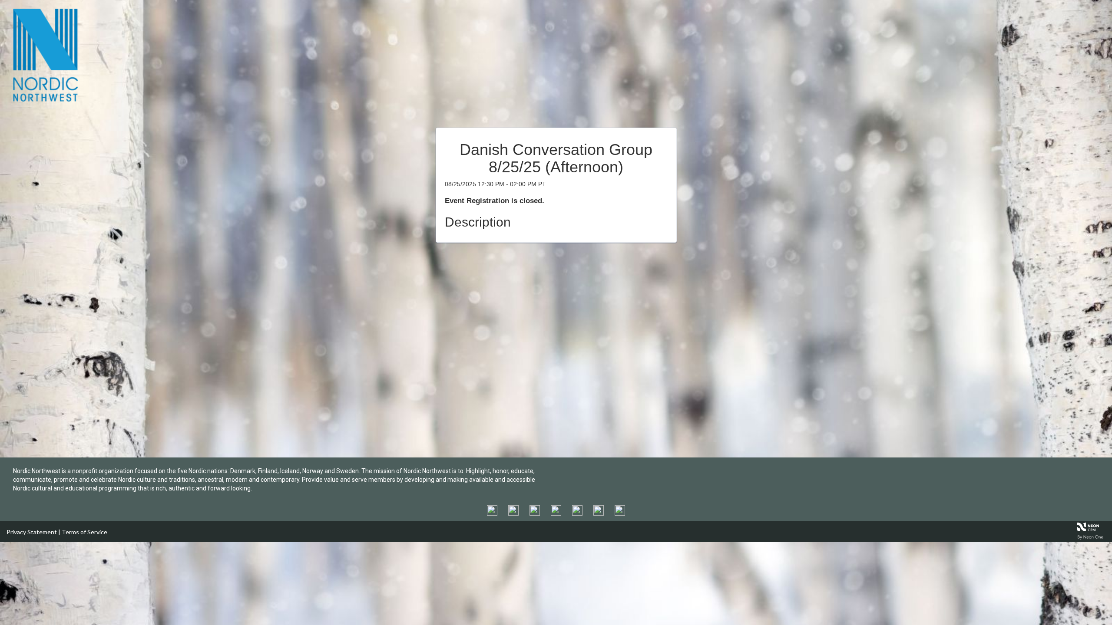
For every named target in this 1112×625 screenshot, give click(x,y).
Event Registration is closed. (494, 201)
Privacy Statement (32, 532)
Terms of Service (84, 532)
